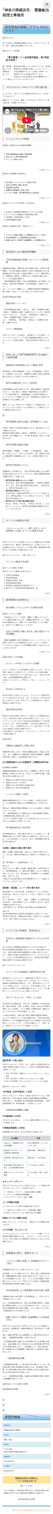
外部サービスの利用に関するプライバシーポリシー (31, 1510)
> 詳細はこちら (44, 170)
